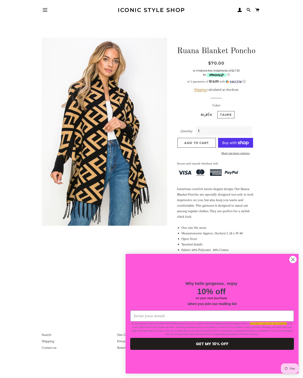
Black (206, 114)
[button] (216, 81)
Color (216, 105)
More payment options (235, 153)
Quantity (187, 131)
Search (46, 335)
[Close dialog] (293, 259)
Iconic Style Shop (151, 10)
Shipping (200, 90)
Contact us (49, 348)
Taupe (226, 114)
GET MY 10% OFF (212, 344)
